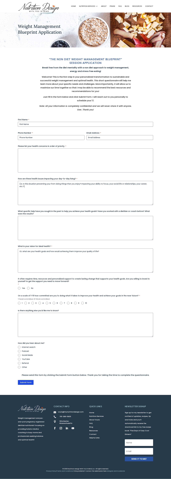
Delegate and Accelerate (116, 471)
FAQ (120, 6)
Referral (25, 363)
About (104, 6)
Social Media (27, 355)
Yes (23, 288)
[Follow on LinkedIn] (66, 428)
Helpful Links (94, 438)
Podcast (25, 351)
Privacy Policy (51, 471)
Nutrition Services (87, 6)
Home (73, 6)
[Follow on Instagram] (60, 428)
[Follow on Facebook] (54, 428)
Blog (127, 6)
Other (24, 367)
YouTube (26, 359)
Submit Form (25, 382)
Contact (149, 6)
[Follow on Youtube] (72, 428)
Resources (137, 6)
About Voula (94, 420)
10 (86, 303)
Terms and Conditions (65, 471)
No (32, 288)
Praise (112, 6)
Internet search (28, 347)
